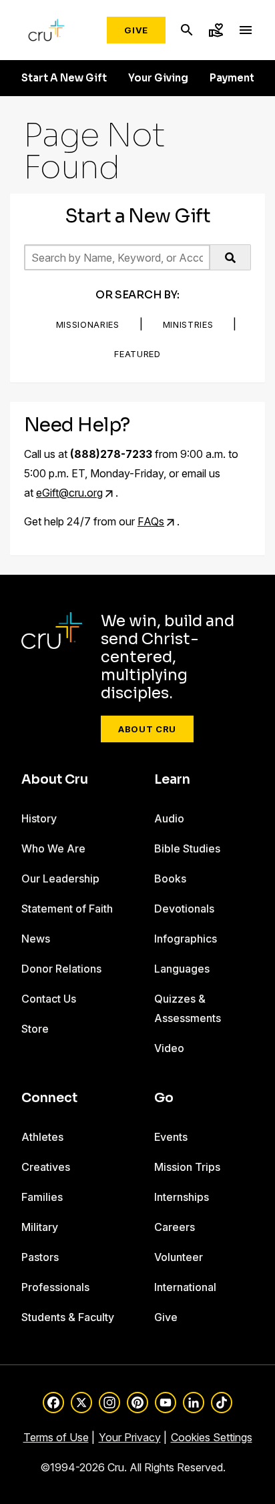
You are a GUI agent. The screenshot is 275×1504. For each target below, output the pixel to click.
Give (136, 30)
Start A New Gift (64, 78)
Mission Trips (187, 1167)
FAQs (151, 521)
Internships (181, 1197)
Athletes (42, 1137)
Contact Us (48, 998)
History (39, 818)
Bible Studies (187, 848)
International (185, 1287)
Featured (137, 353)
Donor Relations (61, 968)
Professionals (55, 1287)
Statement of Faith (67, 908)
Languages (182, 968)
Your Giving (158, 78)
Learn (172, 780)
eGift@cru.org (69, 492)
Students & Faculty (67, 1317)
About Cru (147, 729)
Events (171, 1137)
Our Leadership (60, 878)
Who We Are (53, 848)
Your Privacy (130, 1437)
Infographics (185, 938)
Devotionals (184, 908)
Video (169, 1048)
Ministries (188, 324)
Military (39, 1227)
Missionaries (87, 324)
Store (35, 1028)
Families (42, 1197)
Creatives (45, 1167)
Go (164, 1098)
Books (170, 878)
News (35, 938)
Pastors (40, 1257)
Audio (169, 818)
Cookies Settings (211, 1437)
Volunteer (178, 1257)
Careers (174, 1227)
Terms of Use (56, 1437)
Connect (49, 1098)
